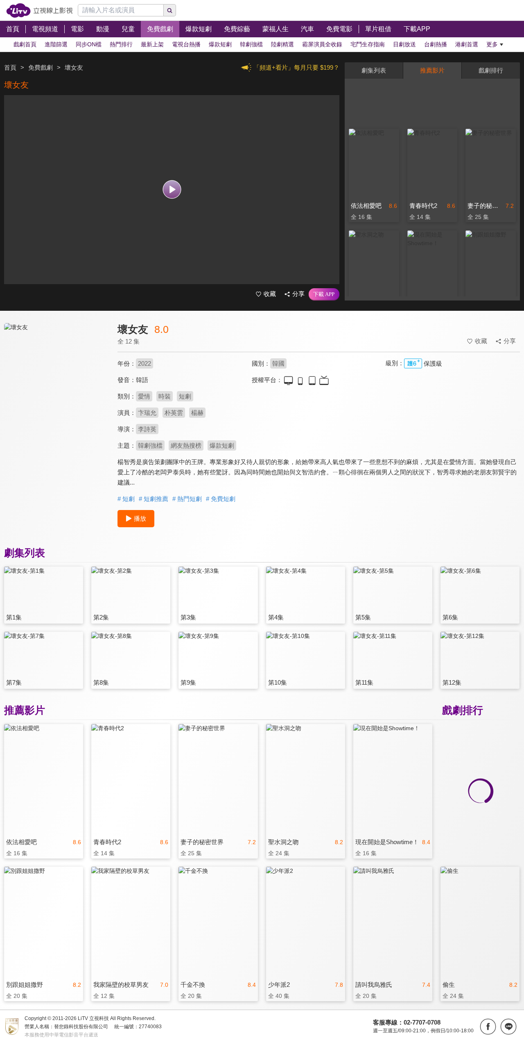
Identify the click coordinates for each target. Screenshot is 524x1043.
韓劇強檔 (150, 445)
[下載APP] (324, 294)
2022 (144, 363)
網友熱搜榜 (186, 445)
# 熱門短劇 (187, 498)
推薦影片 (432, 70)
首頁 (10, 67)
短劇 (185, 396)
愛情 (144, 396)
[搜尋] (170, 10)
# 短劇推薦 (153, 498)
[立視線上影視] (39, 10)
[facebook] (488, 1026)
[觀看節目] (172, 189)
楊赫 (197, 412)
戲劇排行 (491, 70)
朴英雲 (174, 412)
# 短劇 (126, 498)
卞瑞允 (147, 412)
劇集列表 (373, 70)
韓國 (278, 363)
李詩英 (147, 429)
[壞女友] (55, 396)
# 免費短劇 (220, 498)
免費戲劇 (40, 67)
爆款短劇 (222, 445)
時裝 (164, 396)
